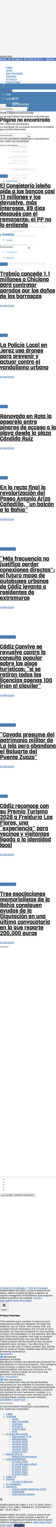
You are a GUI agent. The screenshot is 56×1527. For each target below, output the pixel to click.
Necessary (10, 1357)
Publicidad (18, 269)
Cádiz (9, 1414)
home (3, 112)
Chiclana (17, 1424)
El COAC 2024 (20, 1469)
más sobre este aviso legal (15, 1300)
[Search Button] (29, 109)
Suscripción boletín (23, 235)
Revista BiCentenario (24, 1456)
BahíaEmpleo (19, 1439)
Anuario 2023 (20, 1446)
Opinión (10, 1479)
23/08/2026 (7, 234)
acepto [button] (37, 1298)
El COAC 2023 (20, 1471)
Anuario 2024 (20, 147)
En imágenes (13, 1484)
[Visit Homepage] (28, 78)
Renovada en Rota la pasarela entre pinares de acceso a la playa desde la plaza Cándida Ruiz (28, 427)
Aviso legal (12, 1187)
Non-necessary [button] (9, 1377)
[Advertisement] (28, 27)
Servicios (11, 1487)
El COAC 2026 (20, 178)
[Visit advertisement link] (7, 95)
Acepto (19, 1525)
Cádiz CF (11, 1476)
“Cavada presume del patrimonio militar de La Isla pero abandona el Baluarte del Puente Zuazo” (28, 746)
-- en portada (8, 549)
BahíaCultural (12, 180)
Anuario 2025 (20, 142)
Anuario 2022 (20, 1449)
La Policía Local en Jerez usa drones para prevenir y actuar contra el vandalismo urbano (24, 356)
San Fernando (20, 1421)
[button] (17, 1195)
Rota (14, 1431)
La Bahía (11, 1416)
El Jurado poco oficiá (24, 1464)
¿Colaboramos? (15, 1189)
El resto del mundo (17, 1434)
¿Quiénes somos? (16, 1179)
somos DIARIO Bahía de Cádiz (29, 263)
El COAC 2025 (20, 1466)
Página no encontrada (20, 112)
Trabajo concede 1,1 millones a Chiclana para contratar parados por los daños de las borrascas (27, 285)
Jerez (15, 1419)
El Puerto (17, 1426)
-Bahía (4, 176)
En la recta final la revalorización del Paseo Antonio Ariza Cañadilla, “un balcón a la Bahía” (27, 499)
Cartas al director (22, 1482)
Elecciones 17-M (21, 1436)
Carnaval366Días (16, 1459)
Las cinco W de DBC (17, 1182)
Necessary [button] (6, 1354)
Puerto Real (19, 1429)
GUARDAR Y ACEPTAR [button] (12, 1400)
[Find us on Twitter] (1, 1499)
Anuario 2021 (19, 1451)
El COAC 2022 (20, 1474)
